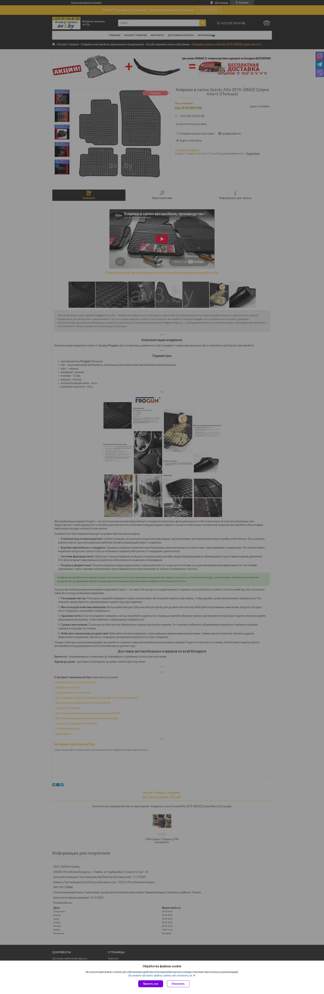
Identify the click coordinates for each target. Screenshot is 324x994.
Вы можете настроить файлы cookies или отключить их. (161, 975)
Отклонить (178, 983)
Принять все (150, 983)
